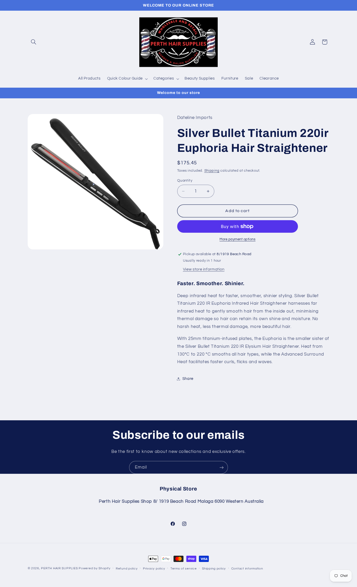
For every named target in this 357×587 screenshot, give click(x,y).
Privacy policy (154, 568)
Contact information (247, 568)
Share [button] (187, 379)
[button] (34, 42)
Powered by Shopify (94, 568)
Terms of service (183, 568)
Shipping (212, 170)
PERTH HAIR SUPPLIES (59, 568)
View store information (203, 269)
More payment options (238, 239)
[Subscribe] (222, 467)
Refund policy (127, 568)
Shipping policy (214, 568)
